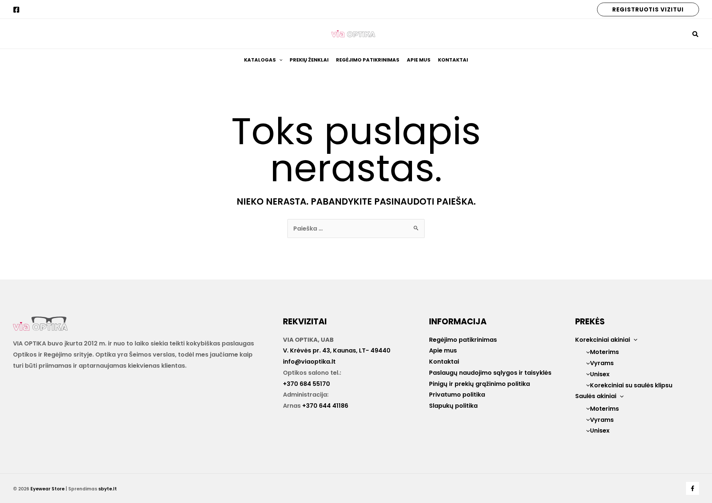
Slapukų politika (453, 405)
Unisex (600, 374)
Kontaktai (453, 59)
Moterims (604, 352)
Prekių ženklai (309, 59)
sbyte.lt (107, 489)
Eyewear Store (47, 489)
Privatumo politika (457, 394)
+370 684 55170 (306, 384)
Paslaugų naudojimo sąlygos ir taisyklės (490, 372)
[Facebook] (16, 9)
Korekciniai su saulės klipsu (631, 385)
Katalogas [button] (260, 59)
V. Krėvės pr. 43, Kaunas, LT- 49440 (336, 350)
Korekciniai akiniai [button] (602, 339)
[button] (648, 9)
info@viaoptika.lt (309, 361)
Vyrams (602, 363)
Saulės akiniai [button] (595, 396)
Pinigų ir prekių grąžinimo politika (479, 384)
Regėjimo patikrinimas (367, 59)
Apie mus (419, 59)
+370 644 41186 (325, 405)
